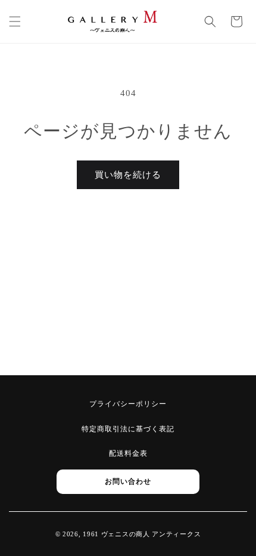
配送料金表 (128, 453)
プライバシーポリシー (128, 404)
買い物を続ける (128, 175)
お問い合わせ (128, 481)
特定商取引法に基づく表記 (128, 429)
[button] (15, 21)
